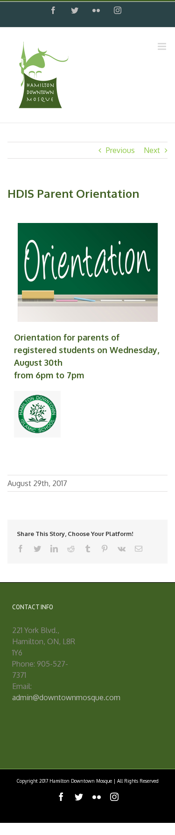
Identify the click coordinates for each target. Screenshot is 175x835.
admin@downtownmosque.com (66, 697)
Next (152, 150)
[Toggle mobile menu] (163, 46)
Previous (120, 150)
